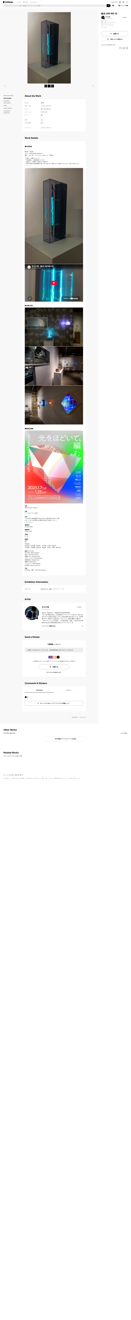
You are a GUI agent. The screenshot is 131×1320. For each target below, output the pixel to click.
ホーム (19, 2)
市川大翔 (45, 607)
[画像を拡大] (54, 216)
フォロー (124, 17)
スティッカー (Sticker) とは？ (108, 44)
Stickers (68, 690)
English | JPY (114, 2)
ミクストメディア (46, 127)
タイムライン (34, 2)
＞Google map (29, 522)
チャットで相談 (124, 5)
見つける (25, 2)
